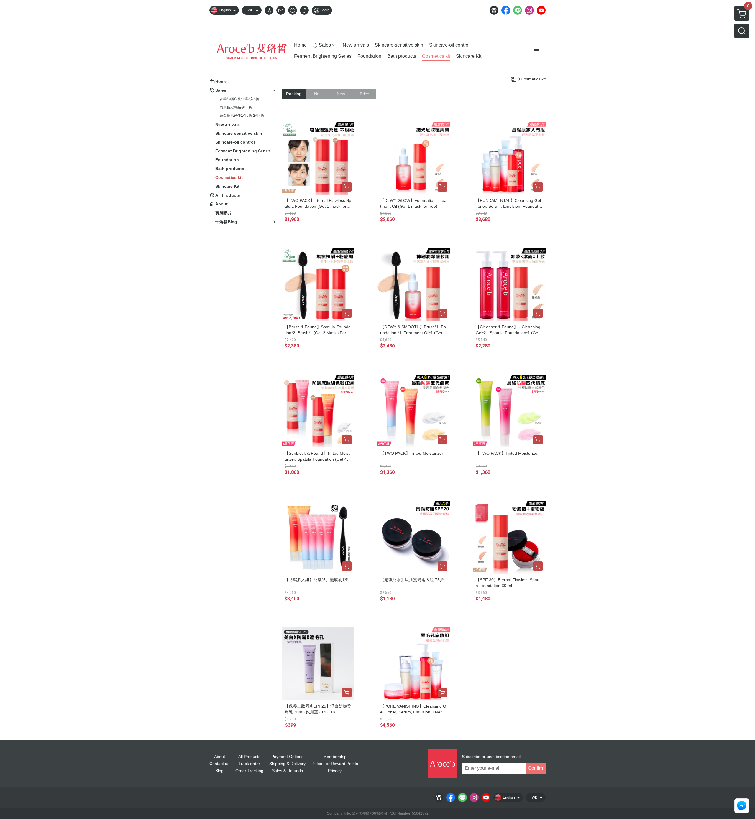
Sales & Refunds (287, 771)
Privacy (335, 771)
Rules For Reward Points (334, 764)
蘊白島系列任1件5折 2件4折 (242, 115)
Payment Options (287, 756)
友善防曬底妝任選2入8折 (239, 99)
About (219, 756)
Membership (335, 756)
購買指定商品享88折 (236, 107)
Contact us (219, 764)
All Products (249, 756)
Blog (219, 771)
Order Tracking (249, 771)
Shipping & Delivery (287, 764)
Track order (249, 764)
